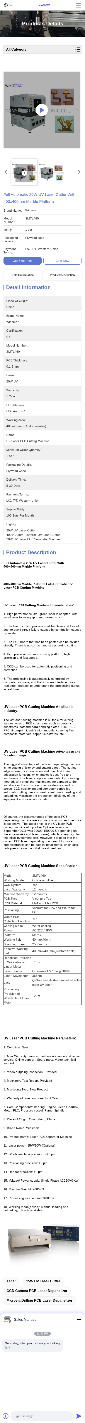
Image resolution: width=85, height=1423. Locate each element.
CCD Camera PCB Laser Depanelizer (37, 1291)
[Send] (78, 1416)
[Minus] (79, 1319)
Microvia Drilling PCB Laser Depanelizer (39, 1300)
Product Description (62, 275)
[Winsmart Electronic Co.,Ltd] (44, 5)
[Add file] (6, 1416)
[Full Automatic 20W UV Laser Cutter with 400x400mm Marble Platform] (41, 110)
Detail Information (23, 275)
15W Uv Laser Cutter (43, 1281)
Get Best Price (22, 260)
